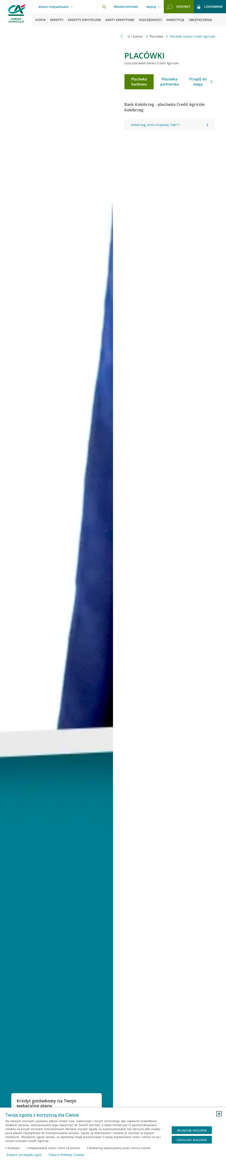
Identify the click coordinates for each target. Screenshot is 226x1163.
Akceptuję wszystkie (192, 1130)
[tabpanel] (169, 124)
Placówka (157, 36)
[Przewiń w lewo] (122, 36)
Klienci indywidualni (53, 7)
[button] (219, 1113)
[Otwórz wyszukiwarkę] (104, 6)
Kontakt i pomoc (131, 36)
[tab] (139, 82)
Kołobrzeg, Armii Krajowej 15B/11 (155, 125)
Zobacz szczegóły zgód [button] (23, 1155)
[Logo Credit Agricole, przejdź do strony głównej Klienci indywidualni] (16, 13)
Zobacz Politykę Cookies (66, 1155)
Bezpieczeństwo (126, 6)
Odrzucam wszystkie (192, 1140)
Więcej (151, 7)
